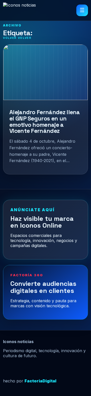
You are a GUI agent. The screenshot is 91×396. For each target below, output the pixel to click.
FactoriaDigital (40, 380)
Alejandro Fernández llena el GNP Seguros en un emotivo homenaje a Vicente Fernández (44, 121)
